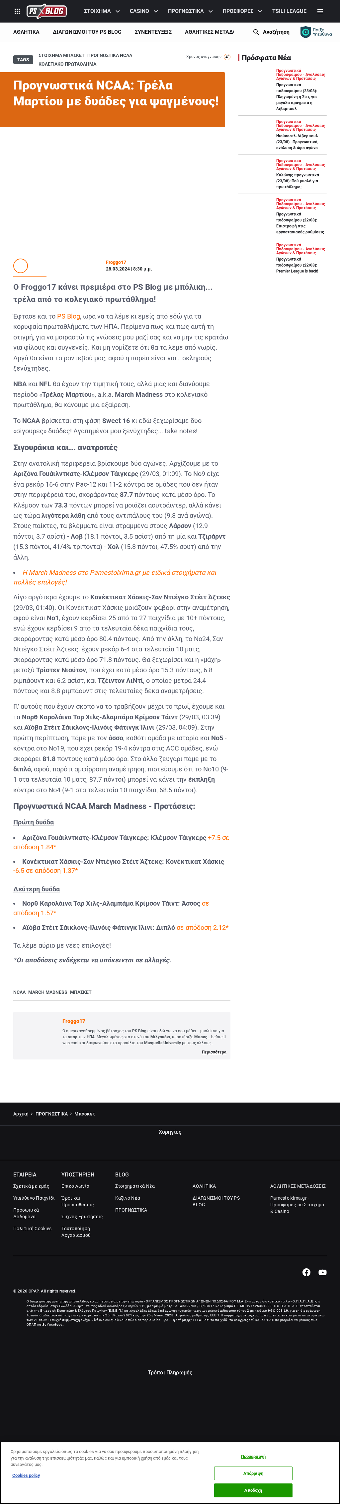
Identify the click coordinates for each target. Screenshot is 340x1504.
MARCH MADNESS (47, 992)
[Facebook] (306, 1272)
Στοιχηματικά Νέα (135, 1186)
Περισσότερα (214, 1052)
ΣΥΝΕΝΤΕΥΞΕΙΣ (153, 32)
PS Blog (68, 316)
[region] (170, 1473)
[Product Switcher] (17, 11)
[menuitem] (103, 11)
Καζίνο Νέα (127, 1198)
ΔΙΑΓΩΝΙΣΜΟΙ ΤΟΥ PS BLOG (87, 32)
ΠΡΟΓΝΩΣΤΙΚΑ (186, 11)
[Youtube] (322, 1272)
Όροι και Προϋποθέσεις (77, 1201)
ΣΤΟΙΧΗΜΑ (97, 11)
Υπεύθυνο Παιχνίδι (34, 1198)
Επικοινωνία (75, 1186)
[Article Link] (282, 92)
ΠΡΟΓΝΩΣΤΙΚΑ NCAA (109, 55)
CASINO (139, 11)
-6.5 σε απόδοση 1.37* (45, 870)
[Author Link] (20, 265)
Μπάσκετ (84, 1113)
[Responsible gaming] (316, 32)
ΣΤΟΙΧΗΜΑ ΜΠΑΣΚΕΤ (62, 55)
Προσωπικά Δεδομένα (26, 1213)
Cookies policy (26, 1475)
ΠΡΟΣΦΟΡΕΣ (238, 11)
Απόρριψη (253, 1473)
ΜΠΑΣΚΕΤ (81, 992)
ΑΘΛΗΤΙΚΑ (26, 32)
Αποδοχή (253, 1490)
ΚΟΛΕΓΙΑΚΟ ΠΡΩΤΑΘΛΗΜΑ (67, 64)
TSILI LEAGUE (289, 11)
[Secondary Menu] (320, 11)
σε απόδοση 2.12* (203, 928)
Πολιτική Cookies (32, 1228)
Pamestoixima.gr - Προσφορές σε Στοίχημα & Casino (297, 1204)
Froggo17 (116, 262)
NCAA (19, 992)
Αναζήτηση (276, 32)
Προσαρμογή (253, 1456)
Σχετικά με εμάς (31, 1186)
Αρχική (21, 1113)
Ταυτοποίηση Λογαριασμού (76, 1232)
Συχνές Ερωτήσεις (82, 1216)
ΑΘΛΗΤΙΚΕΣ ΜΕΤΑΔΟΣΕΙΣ (216, 32)
